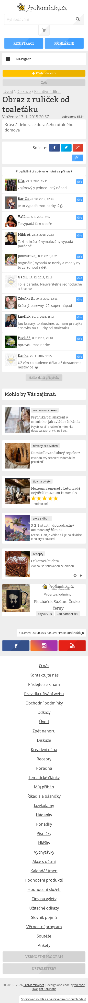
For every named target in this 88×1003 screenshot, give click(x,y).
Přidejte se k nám (44, 684)
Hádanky (44, 815)
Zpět (44, 82)
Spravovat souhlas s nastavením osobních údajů (53, 999)
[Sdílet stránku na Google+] (78, 148)
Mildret (24, 234)
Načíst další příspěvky (44, 378)
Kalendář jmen (44, 870)
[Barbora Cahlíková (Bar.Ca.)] (11, 202)
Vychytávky (44, 852)
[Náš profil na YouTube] (72, 645)
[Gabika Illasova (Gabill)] (11, 281)
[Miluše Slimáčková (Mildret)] (11, 238)
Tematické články (44, 777)
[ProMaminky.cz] (44, 8)
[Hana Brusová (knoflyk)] (11, 320)
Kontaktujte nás (44, 675)
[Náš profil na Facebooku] (16, 645)
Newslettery (44, 968)
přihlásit (66, 171)
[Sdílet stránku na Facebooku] (54, 148)
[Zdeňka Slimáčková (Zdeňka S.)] (11, 302)
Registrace (23, 43)
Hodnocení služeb (44, 889)
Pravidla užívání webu (44, 693)
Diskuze (24, 91)
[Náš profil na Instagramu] (44, 645)
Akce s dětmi (44, 861)
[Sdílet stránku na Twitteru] (66, 148)
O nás (44, 665)
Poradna (44, 768)
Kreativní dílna (47, 91)
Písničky (44, 833)
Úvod (8, 91)
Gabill (23, 277)
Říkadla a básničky (44, 796)
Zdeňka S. (26, 298)
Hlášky (44, 843)
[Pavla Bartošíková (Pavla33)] (11, 342)
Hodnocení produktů (44, 880)
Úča (21, 180)
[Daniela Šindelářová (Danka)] (11, 359)
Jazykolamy (44, 805)
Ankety (44, 945)
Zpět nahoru (44, 731)
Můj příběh (44, 787)
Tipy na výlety (44, 898)
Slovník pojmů (44, 917)
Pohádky (44, 824)
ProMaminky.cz (33, 985)
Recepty (44, 759)
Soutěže (44, 936)
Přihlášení (64, 43)
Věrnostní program (44, 926)
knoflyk (24, 316)
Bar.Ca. (24, 198)
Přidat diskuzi (45, 73)
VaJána (24, 216)
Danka (23, 355)
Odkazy (44, 712)
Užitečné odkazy (44, 908)
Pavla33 (24, 337)
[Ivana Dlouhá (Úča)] (11, 185)
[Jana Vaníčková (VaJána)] (11, 220)
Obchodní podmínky (44, 703)
